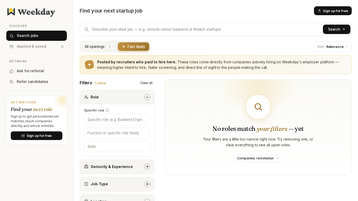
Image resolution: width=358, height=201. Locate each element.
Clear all (146, 83)
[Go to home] (36, 12)
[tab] (98, 46)
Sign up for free (335, 11)
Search (334, 29)
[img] (107, 110)
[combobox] (117, 119)
